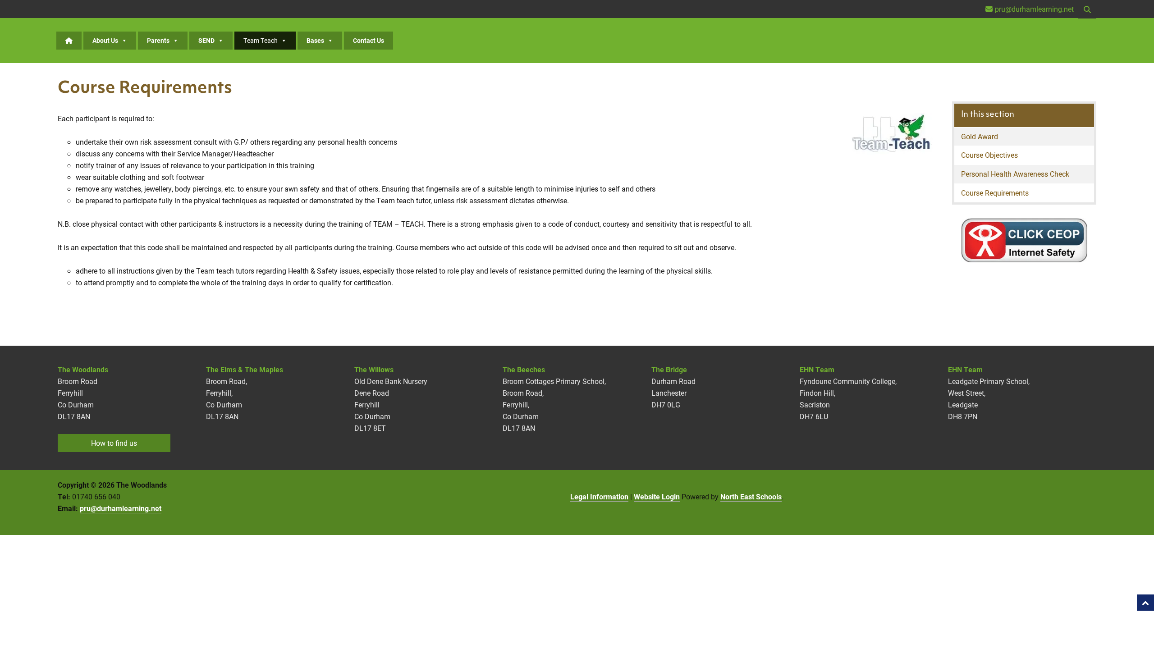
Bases (315, 40)
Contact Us (368, 40)
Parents (158, 40)
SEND (206, 40)
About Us (105, 40)
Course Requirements (995, 192)
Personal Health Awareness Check (1015, 173)
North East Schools (751, 496)
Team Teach (260, 40)
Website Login (657, 496)
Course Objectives (989, 155)
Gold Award (979, 136)
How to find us (114, 443)
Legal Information (599, 496)
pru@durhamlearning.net (120, 508)
